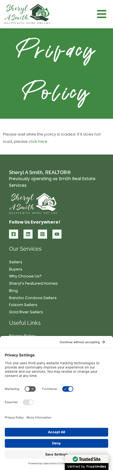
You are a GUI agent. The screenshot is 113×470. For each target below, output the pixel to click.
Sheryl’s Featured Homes (33, 283)
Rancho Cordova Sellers (33, 297)
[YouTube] (56, 234)
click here (38, 141)
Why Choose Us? (25, 276)
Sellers (15, 262)
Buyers (15, 269)
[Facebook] (13, 234)
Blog (13, 290)
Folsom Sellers (23, 304)
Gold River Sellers (26, 312)
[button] (101, 14)
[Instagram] (42, 234)
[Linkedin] (28, 234)
